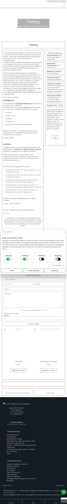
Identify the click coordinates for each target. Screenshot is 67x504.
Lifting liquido (11, 437)
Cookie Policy (60, 485)
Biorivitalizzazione (12, 435)
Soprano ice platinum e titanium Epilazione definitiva (17, 465)
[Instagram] (61, 497)
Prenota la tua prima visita (56, 1)
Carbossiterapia (12, 474)
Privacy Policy (44, 310)
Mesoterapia (11, 470)
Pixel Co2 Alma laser (13, 472)
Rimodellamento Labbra (14, 439)
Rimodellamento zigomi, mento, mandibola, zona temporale (21, 450)
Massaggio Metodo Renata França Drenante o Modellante (22, 480)
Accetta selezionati (33, 270)
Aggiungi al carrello (18, 370)
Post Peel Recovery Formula (48, 361)
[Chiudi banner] (64, 232)
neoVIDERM (18, 361)
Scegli (55, 137)
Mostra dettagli (57, 265)
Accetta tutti (54, 270)
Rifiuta (12, 270)
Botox (9, 453)
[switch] (25, 259)
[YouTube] (59, 497)
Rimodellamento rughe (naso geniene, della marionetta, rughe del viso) (21, 442)
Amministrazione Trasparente (16, 424)
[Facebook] (56, 497)
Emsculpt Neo (11, 468)
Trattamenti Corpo (14, 461)
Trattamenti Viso (13, 431)
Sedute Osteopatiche (13, 476)
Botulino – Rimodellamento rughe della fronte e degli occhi (21, 446)
